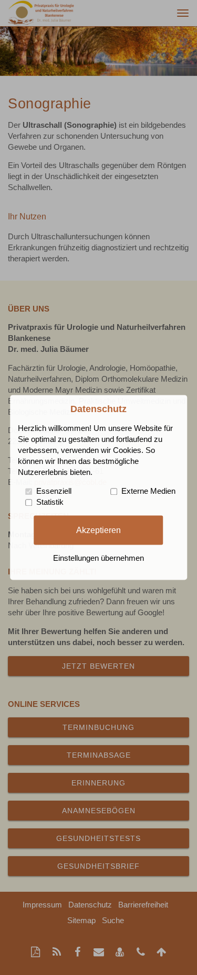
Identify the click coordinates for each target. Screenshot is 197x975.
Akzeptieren (98, 530)
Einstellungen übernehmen (98, 559)
